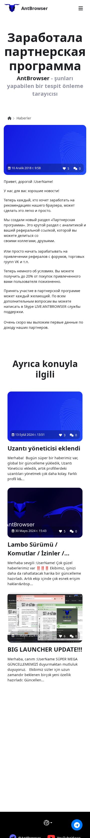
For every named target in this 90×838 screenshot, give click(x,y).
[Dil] (48, 822)
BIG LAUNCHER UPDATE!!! (45, 649)
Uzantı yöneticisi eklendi (44, 448)
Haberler (23, 118)
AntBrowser (34, 8)
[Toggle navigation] (81, 8)
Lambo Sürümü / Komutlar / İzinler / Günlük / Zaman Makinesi (36, 549)
